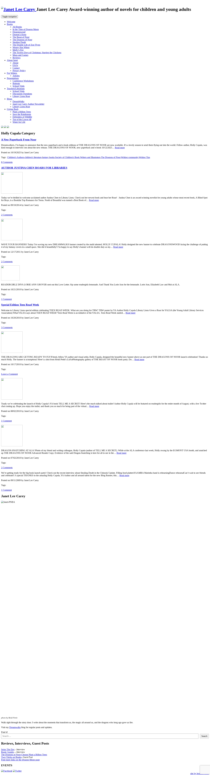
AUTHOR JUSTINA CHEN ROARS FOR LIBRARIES (34, 167)
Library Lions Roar (21, 96)
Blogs (9, 99)
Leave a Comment (9, 374)
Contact (16, 68)
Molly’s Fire (18, 50)
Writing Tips (144, 157)
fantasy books (48, 157)
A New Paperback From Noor (18, 139)
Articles (16, 75)
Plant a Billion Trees (22, 112)
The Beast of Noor (21, 37)
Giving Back (12, 109)
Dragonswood (19, 32)
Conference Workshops (23, 81)
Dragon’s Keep (19, 34)
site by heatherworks (199, 773)
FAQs (15, 65)
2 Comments (7, 215)
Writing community (129, 157)
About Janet (12, 60)
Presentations (13, 78)
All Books (17, 27)
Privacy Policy (19, 70)
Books (10, 24)
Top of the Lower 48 (22, 119)
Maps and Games (20, 55)
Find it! (4, 732)
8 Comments (7, 162)
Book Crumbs (7, 752)
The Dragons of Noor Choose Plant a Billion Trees (24, 754)
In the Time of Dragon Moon (26, 29)
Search (204, 736)
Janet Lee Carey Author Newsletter (28, 104)
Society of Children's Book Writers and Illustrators (77, 157)
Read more (120, 147)
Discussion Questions (22, 93)
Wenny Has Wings (21, 47)
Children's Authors (15, 157)
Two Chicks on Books (11, 757)
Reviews (16, 57)
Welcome (11, 21)
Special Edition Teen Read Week (20, 304)
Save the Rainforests (22, 114)
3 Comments (7, 327)
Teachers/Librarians (16, 88)
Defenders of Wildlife (22, 117)
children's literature (33, 157)
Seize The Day (8, 749)
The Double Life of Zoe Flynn (26, 45)
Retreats (16, 83)
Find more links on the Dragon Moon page (20, 760)
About (15, 63)
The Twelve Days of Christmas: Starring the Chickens (37, 52)
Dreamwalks (15, 727)
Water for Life (19, 122)
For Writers (12, 73)
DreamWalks (18, 101)
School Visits (18, 86)
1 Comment (6, 299)
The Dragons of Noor (22, 39)
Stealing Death (19, 42)
